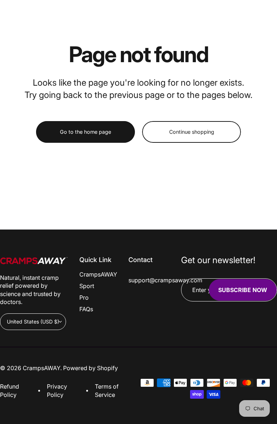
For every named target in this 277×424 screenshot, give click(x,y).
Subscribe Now (242, 290)
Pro (84, 297)
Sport (86, 286)
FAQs (86, 309)
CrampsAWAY (98, 274)
